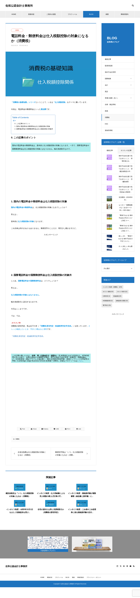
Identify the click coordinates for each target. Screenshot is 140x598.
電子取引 (107, 305)
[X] (120, 566)
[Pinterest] (127, 566)
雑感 (106, 111)
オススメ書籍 (108, 291)
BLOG (91, 14)
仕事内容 (106, 296)
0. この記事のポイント (22, 123)
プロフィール (72, 14)
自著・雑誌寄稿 (110, 104)
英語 (106, 91)
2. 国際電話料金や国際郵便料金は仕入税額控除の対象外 (34, 129)
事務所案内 (124, 14)
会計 (106, 85)
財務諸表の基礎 (122, 300)
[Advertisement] (51, 177)
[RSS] (134, 566)
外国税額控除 (108, 300)
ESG (106, 124)
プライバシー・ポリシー (94, 577)
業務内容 (31, 14)
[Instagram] (117, 566)
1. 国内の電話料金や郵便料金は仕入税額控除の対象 (32, 126)
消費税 (107, 117)
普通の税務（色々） (112, 98)
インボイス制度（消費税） (112, 287)
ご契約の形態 (51, 14)
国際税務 (108, 78)
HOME (13, 14)
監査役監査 (109, 66)
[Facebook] (124, 566)
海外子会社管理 (110, 72)
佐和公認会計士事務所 (19, 5)
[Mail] (130, 566)
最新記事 (108, 59)
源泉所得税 (109, 130)
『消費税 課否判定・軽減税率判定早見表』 (28, 336)
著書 (107, 14)
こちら (80, 361)
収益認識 (117, 296)
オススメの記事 (126, 150)
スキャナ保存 (122, 291)
